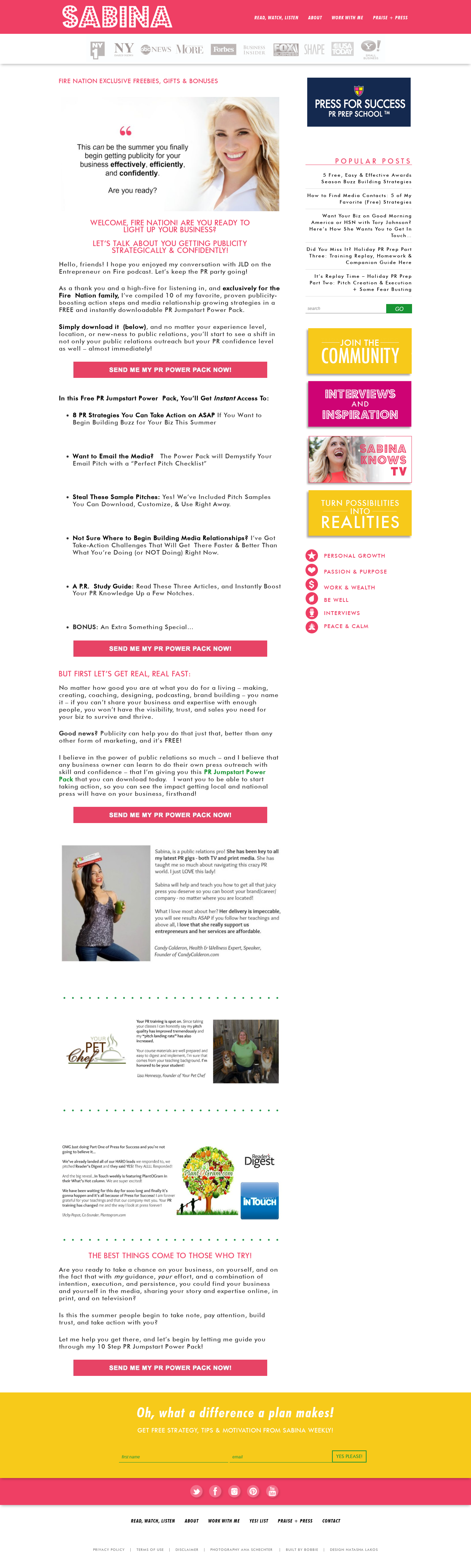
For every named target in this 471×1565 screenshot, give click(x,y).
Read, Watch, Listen (153, 1521)
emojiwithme (375, 644)
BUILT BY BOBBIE (302, 1549)
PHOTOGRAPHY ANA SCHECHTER (241, 1549)
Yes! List (259, 1521)
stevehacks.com (333, 644)
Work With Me (224, 1521)
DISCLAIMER (187, 1549)
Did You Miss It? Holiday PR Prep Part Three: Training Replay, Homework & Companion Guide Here (359, 255)
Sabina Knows (121, 16)
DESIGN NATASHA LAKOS (354, 1549)
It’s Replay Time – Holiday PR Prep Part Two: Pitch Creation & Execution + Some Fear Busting (361, 282)
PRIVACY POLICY (109, 1549)
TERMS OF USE (150, 1549)
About (192, 1521)
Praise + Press (295, 1521)
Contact (331, 1521)
